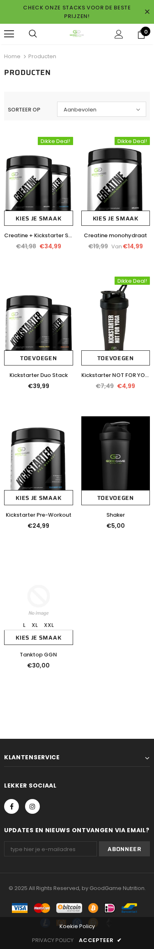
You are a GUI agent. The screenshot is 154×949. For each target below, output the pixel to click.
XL (35, 625)
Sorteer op (24, 110)
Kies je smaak (38, 218)
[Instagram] (32, 806)
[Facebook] (11, 806)
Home (12, 56)
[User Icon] (119, 34)
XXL (49, 625)
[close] (147, 12)
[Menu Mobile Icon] (9, 34)
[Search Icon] (33, 34)
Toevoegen (38, 358)
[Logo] (77, 33)
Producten (42, 56)
